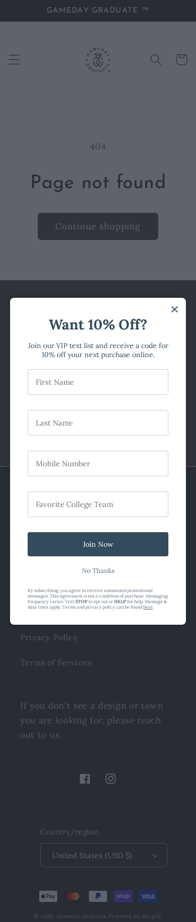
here (148, 607)
